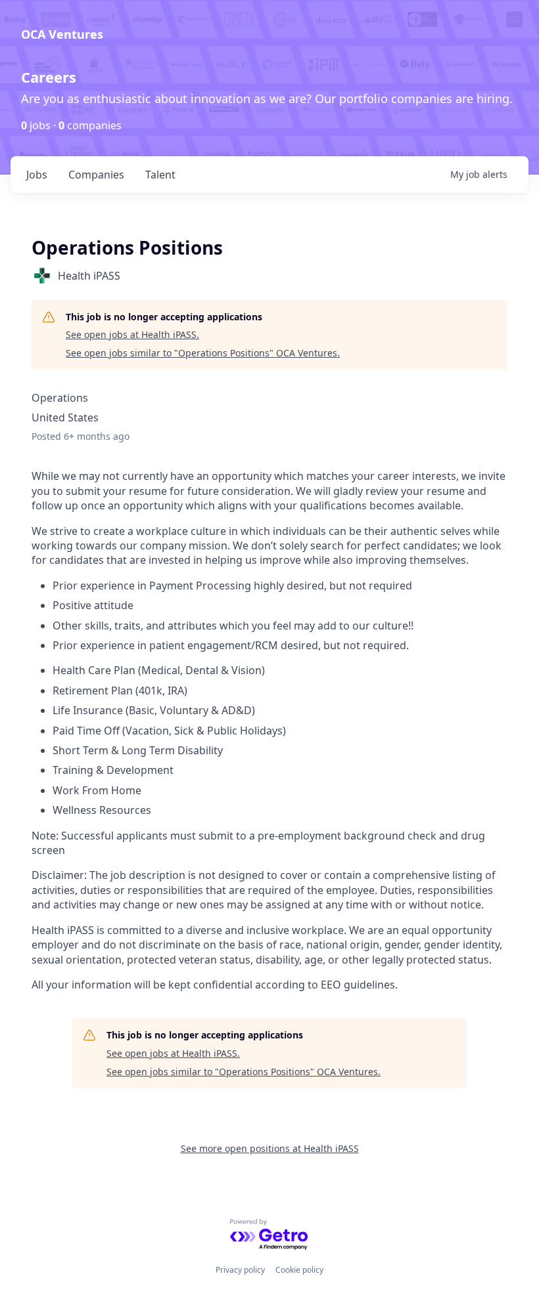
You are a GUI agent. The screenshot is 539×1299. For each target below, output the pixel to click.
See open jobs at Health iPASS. (132, 334)
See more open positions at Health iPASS (270, 1148)
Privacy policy (240, 1269)
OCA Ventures (62, 34)
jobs (36, 174)
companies (96, 174)
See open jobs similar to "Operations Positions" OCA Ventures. (203, 353)
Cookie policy (299, 1269)
